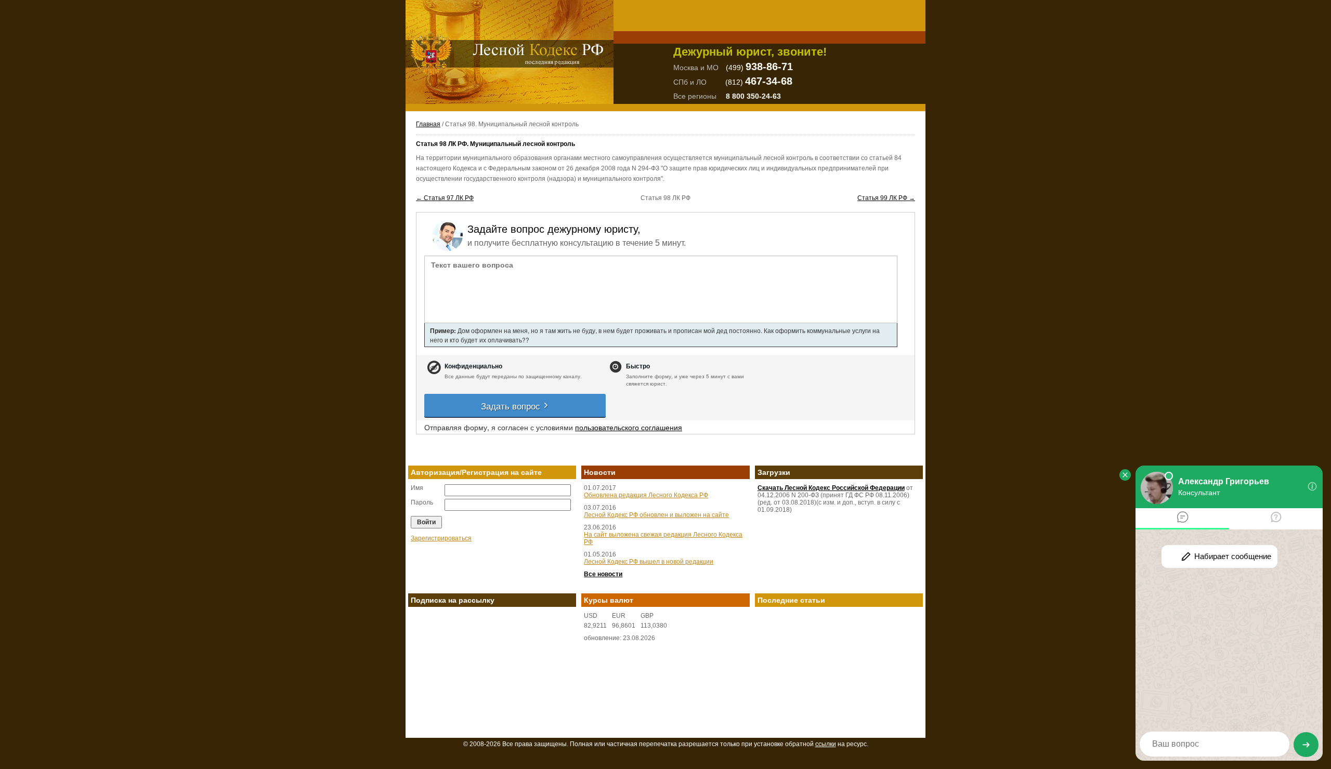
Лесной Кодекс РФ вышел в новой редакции (648, 561)
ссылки (825, 744)
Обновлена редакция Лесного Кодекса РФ (646, 495)
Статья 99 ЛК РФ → (886, 198)
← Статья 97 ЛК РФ (445, 198)
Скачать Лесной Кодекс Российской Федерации (831, 488)
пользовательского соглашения (628, 427)
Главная (428, 124)
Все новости (603, 574)
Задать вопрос (512, 405)
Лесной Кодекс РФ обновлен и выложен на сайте (656, 515)
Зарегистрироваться (441, 538)
